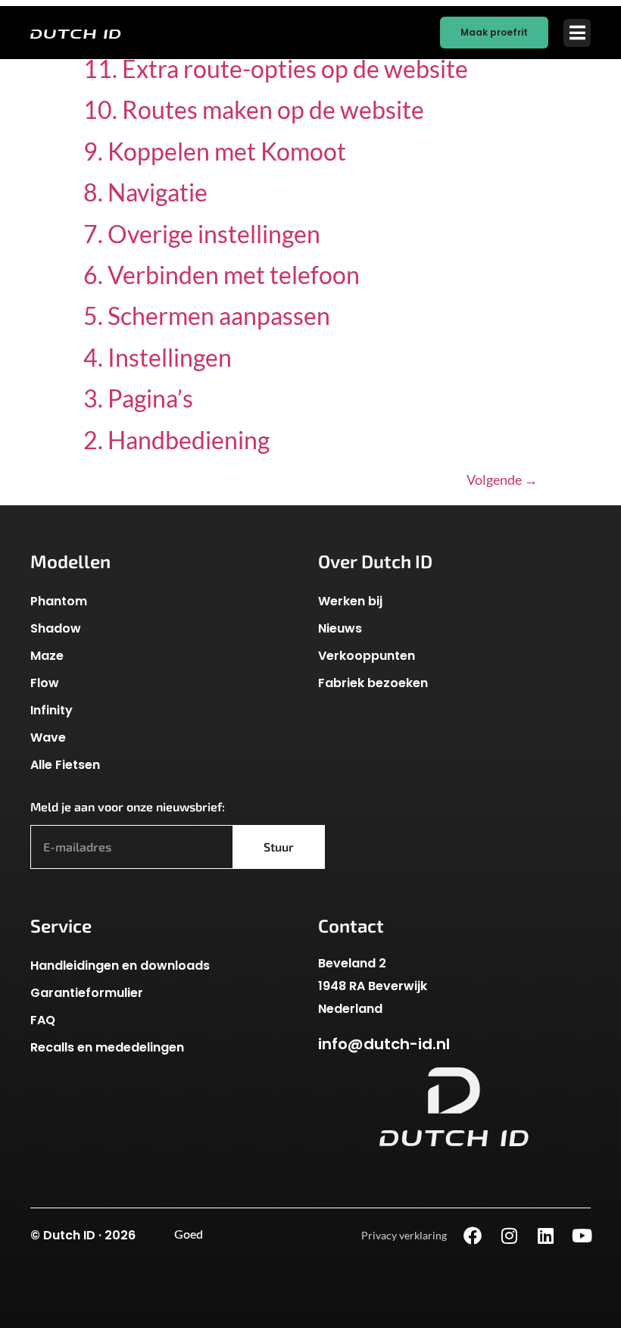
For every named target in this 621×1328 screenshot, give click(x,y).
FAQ (42, 1020)
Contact (351, 925)
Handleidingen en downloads (120, 965)
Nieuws (340, 628)
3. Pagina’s (138, 398)
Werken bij (350, 601)
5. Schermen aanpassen (206, 315)
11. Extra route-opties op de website (275, 68)
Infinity (51, 710)
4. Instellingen (157, 357)
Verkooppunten (366, 655)
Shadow (55, 628)
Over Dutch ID (375, 561)
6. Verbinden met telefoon (221, 274)
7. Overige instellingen (201, 233)
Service (61, 925)
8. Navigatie (145, 192)
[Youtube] (582, 1235)
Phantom (58, 601)
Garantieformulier (86, 992)
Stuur (279, 846)
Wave (48, 737)
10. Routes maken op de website (253, 109)
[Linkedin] (545, 1235)
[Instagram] (509, 1235)
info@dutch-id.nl (384, 1044)
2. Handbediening (176, 440)
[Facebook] (472, 1235)
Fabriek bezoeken (373, 683)
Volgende (502, 479)
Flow (44, 683)
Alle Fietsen (65, 764)
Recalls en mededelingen (107, 1047)
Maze (47, 655)
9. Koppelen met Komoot (214, 151)
